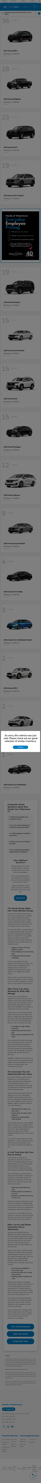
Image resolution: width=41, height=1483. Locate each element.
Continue (20, 747)
